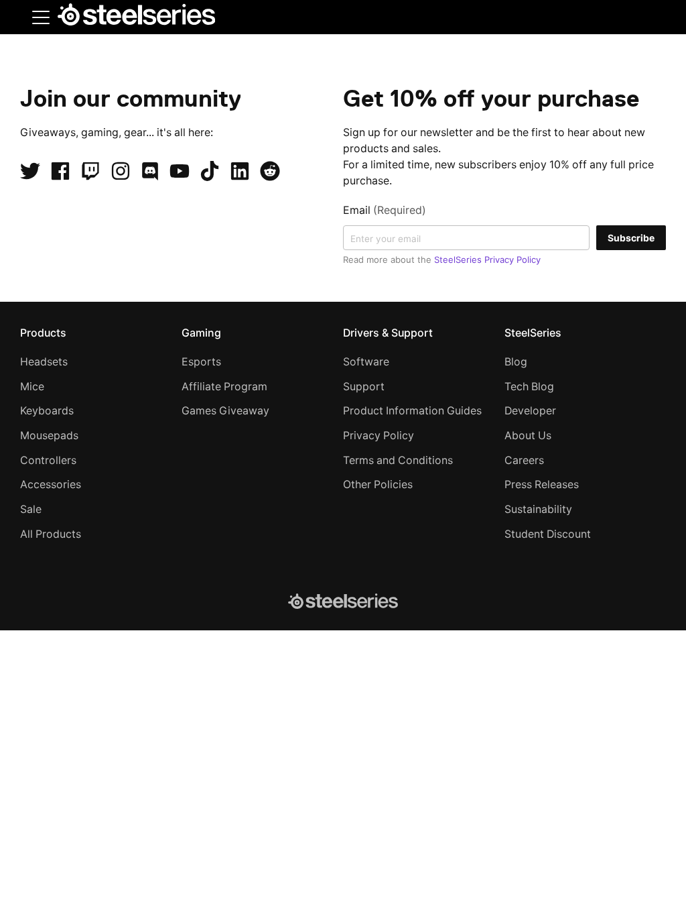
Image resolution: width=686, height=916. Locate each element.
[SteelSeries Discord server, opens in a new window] (150, 171)
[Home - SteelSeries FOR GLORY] (136, 16)
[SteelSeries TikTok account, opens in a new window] (210, 171)
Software (366, 361)
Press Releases (541, 484)
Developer (530, 410)
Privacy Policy (378, 435)
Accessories (50, 484)
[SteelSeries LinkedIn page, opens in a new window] (240, 171)
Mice (32, 386)
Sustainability (538, 509)
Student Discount (547, 534)
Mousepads (49, 435)
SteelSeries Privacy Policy (487, 259)
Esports (201, 361)
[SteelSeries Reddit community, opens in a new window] (270, 171)
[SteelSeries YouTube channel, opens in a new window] (179, 171)
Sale (31, 509)
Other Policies (378, 484)
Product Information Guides (412, 410)
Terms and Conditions (398, 460)
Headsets (44, 361)
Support (364, 386)
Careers (524, 460)
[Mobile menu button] (41, 17)
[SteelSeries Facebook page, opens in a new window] (60, 171)
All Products (50, 534)
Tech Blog (529, 386)
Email (384, 210)
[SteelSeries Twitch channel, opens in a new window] (90, 171)
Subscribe (631, 237)
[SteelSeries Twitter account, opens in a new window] (30, 171)
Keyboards (47, 410)
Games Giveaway (225, 410)
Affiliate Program (224, 386)
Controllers (48, 460)
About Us (527, 435)
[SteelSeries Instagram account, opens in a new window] (121, 171)
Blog (515, 361)
